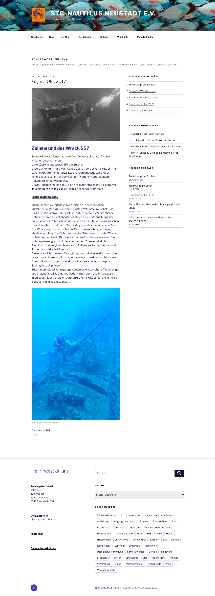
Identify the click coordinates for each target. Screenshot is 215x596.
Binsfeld (144, 521)
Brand (175, 521)
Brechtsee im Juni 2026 (141, 104)
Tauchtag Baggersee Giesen (144, 97)
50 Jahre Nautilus (106, 515)
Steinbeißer (103, 557)
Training (173, 557)
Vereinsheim (104, 563)
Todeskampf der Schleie (142, 84)
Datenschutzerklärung (43, 548)
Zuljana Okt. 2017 (48, 81)
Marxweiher (151, 545)
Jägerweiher (139, 539)
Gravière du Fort (124, 533)
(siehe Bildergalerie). (45, 196)
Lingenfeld (134, 545)
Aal (122, 515)
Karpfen (154, 539)
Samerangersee (135, 551)
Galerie (104, 36)
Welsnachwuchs (106, 569)
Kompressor (103, 545)
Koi (165, 539)
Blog (51, 36)
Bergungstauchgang (124, 521)
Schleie (153, 551)
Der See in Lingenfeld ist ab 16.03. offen (158, 146)
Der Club (65, 36)
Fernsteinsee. (104, 533)
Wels (168, 563)
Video (118, 563)
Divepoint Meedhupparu (157, 527)
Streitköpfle (131, 557)
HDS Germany (154, 533)
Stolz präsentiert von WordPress (139, 587)
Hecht (169, 533)
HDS (139, 533)
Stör (145, 557)
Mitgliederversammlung (110, 551)
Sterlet (117, 557)
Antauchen (151, 515)
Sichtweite (167, 551)
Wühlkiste (122, 36)
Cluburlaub (118, 527)
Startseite (37, 36)
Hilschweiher (104, 539)
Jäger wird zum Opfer (140, 185)
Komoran (176, 539)
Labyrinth (120, 545)
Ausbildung (85, 36)
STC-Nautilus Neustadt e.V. (103, 13)
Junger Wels (121, 539)
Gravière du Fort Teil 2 (140, 110)
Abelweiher (134, 515)
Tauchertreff (158, 557)
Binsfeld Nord (160, 521)
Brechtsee (102, 527)
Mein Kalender (145, 36)
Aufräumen (167, 515)
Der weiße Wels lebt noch (142, 91)
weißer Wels (154, 563)
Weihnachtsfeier (134, 563)
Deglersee (134, 527)
